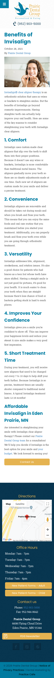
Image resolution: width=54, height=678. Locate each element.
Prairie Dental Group (19, 53)
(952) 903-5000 (29, 24)
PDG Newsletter (30, 636)
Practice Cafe (27, 674)
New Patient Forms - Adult (28, 585)
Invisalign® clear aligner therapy (22, 92)
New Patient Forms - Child (28, 593)
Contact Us (27, 462)
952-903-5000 (32, 607)
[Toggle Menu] (4, 4)
